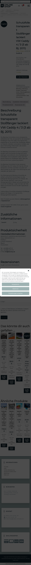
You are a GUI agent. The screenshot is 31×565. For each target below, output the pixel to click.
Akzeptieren (15, 284)
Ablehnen (15, 289)
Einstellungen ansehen (16, 293)
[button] (28, 270)
